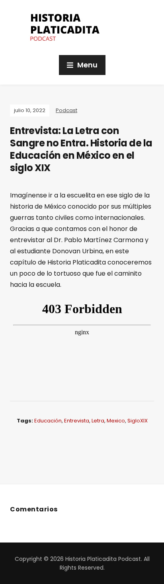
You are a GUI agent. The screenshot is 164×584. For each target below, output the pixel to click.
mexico (116, 420)
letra (98, 420)
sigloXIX (137, 420)
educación (48, 420)
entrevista (76, 420)
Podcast (66, 110)
